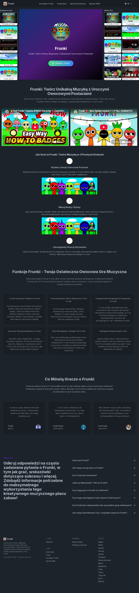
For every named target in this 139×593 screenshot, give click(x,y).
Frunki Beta (61, 4)
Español (101, 554)
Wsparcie (49, 542)
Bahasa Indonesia (104, 560)
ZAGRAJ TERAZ (62, 63)
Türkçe (100, 572)
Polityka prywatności (79, 545)
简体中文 (101, 581)
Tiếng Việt (101, 575)
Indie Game (50, 552)
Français (101, 551)
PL (128, 4)
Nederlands (102, 566)
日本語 (100, 545)
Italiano (100, 563)
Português (102, 557)
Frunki (48, 555)
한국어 (100, 578)
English (100, 542)
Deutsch (101, 548)
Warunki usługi (77, 542)
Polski (100, 569)
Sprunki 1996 (94, 4)
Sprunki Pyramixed (77, 4)
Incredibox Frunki (46, 4)
